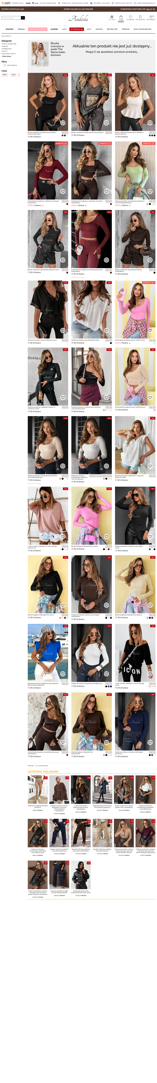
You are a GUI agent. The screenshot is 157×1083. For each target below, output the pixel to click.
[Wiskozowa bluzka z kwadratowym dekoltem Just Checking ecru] (91, 445)
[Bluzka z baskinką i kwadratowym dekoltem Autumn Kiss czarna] (48, 102)
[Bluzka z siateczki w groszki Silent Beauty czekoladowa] (135, 239)
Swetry (4, 51)
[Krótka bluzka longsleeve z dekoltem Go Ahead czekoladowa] (91, 170)
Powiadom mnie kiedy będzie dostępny (100, 476)
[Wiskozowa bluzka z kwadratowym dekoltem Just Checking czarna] (91, 377)
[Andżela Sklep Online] (78, 18)
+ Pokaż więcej (6, 56)
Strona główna (6, 36)
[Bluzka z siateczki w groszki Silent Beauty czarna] (48, 239)
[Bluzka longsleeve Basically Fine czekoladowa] (91, 721)
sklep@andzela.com (148, 3)
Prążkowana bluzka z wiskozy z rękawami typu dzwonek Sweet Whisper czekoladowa (37, 892)
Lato (64, 29)
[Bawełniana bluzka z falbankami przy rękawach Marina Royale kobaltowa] (48, 653)
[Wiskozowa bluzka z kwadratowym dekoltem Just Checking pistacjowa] (135, 170)
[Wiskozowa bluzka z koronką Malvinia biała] (91, 310)
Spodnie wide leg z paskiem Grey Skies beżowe (102, 850)
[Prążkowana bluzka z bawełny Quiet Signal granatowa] (135, 721)
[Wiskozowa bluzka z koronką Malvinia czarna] (48, 310)
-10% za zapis (102, 3)
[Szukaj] (23, 17)
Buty (89, 29)
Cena (4, 71)
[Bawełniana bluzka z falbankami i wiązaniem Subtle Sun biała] (135, 445)
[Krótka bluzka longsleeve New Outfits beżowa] (135, 377)
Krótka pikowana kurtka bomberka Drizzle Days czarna (81, 891)
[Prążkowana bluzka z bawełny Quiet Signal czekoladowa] (91, 584)
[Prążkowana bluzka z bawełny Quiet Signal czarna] (135, 516)
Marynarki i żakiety (9, 54)
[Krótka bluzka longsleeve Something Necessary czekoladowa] (48, 721)
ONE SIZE (65, 132)
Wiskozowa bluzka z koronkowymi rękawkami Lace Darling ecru (145, 807)
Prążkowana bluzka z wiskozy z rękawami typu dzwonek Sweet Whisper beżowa (123, 850)
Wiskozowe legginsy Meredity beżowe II (38, 806)
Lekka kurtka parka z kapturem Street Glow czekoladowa (80, 807)
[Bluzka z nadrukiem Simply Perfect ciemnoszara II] (91, 102)
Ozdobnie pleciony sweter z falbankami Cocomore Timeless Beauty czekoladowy (59, 808)
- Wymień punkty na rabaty (75, 3)
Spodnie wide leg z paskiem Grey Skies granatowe (59, 850)
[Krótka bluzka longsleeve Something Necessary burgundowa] (91, 239)
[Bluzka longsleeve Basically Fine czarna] (48, 584)
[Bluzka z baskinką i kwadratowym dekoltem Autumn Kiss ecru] (135, 102)
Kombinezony (7, 49)
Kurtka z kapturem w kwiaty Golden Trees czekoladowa (124, 806)
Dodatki (99, 29)
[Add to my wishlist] (62, 123)
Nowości (9, 29)
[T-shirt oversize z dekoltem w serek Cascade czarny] (135, 653)
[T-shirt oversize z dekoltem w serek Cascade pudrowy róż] (48, 516)
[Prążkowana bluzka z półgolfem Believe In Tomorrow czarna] (48, 377)
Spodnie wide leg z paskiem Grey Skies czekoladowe (81, 850)
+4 (67, 549)
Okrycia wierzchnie (37, 29)
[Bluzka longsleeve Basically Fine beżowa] (135, 584)
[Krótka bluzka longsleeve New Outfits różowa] (135, 310)
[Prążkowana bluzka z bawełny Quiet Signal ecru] (91, 653)
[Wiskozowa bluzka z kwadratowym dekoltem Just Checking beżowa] (48, 445)
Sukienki (54, 29)
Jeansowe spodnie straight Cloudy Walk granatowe (59, 891)
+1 (154, 204)
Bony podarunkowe (142, 29)
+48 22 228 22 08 (123, 3)
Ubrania (21, 29)
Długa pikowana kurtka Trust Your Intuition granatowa (102, 806)
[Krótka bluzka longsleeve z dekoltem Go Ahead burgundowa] (48, 170)
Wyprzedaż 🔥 (76, 29)
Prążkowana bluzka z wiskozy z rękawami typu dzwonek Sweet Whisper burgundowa (145, 850)
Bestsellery (112, 29)
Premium (125, 29)
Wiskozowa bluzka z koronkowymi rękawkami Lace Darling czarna (37, 850)
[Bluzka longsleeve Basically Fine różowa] (91, 516)
